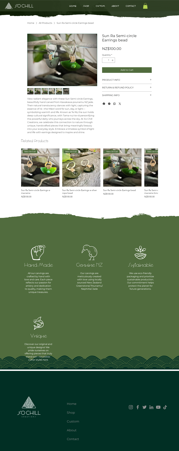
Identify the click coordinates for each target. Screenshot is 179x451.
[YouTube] (158, 407)
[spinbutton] (108, 60)
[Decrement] (104, 60)
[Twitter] (144, 407)
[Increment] (113, 60)
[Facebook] (137, 407)
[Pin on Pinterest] (109, 103)
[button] (145, 6)
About (71, 430)
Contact (73, 439)
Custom (73, 421)
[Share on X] (120, 103)
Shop (71, 413)
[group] (89, 174)
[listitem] (38, 268)
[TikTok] (165, 407)
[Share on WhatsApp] (114, 103)
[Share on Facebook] (104, 103)
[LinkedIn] (151, 407)
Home (71, 404)
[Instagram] (131, 407)
